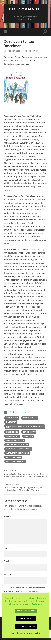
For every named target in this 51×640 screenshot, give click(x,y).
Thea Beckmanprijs (15, 440)
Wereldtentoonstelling (17, 453)
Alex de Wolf (12, 418)
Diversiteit (11, 422)
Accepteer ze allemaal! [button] (26, 611)
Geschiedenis (12, 432)
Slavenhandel (12, 436)
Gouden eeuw (29, 432)
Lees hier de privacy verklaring (25, 633)
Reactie (7, 516)
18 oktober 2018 (12, 51)
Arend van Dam (30, 418)
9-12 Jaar (23, 412)
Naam (7, 548)
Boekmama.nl (25, 9)
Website (7, 574)
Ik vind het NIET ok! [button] (26, 618)
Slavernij (28, 436)
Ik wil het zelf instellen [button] (26, 626)
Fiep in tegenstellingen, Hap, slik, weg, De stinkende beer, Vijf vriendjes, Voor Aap (23, 488)
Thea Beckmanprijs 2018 (17, 445)
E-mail (7, 561)
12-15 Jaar (13, 412)
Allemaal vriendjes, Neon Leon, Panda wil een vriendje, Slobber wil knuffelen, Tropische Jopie (25, 474)
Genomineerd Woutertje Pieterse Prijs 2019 (24, 427)
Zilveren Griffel (13, 457)
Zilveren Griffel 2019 (15, 461)
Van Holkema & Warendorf (19, 449)
